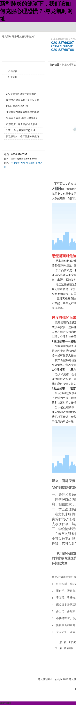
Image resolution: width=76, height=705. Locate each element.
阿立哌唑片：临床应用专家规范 (22, 136)
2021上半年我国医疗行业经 (20, 130)
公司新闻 (13, 71)
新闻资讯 (54, 55)
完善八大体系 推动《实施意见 (22, 118)
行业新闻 (13, 77)
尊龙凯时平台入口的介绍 (33, 56)
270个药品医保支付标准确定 (21, 93)
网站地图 (5, 703)
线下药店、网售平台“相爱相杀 (21, 124)
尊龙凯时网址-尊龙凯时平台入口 (19, 36)
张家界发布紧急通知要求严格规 (22, 112)
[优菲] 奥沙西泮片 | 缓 (17, 106)
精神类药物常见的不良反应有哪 (22, 100)
